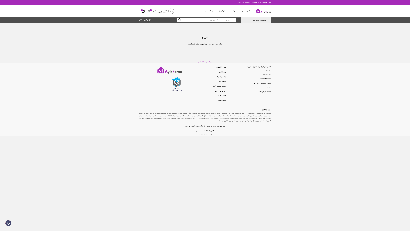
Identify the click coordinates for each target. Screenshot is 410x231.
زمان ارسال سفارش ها (219, 91)
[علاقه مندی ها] (154, 11)
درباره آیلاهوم (222, 72)
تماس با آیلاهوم (210, 11)
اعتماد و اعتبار (222, 96)
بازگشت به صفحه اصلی (205, 62)
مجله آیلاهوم (222, 100)
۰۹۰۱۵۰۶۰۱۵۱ (267, 75)
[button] (256, 20)
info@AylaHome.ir (265, 92)
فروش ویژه (221, 11)
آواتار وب (200, 135)
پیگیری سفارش (143, 20)
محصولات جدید (233, 11)
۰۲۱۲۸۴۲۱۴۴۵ (266, 71)
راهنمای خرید (222, 81)
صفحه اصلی (250, 11)
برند (242, 11)
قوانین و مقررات (221, 77)
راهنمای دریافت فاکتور (219, 86)
